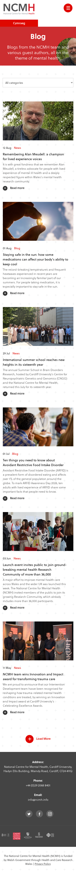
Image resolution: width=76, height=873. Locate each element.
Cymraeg (19, 23)
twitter (29, 813)
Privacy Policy (43, 864)
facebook (39, 813)
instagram (49, 813)
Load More (43, 739)
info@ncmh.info (38, 800)
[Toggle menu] (68, 8)
